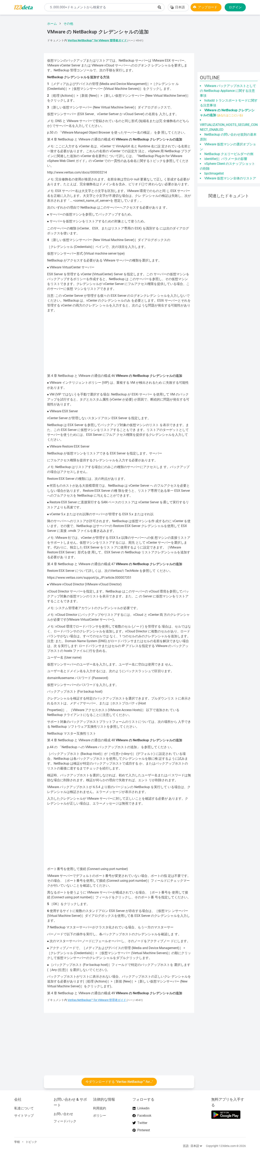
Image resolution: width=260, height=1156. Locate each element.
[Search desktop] (159, 7)
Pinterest (143, 1130)
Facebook (144, 1115)
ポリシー (99, 1115)
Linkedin (143, 1108)
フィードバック (65, 1121)
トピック (31, 1141)
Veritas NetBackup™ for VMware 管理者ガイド (97, 40)
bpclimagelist (214, 173)
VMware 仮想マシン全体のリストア (230, 178)
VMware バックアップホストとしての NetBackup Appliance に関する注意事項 (228, 90)
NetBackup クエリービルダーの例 (228, 154)
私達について (24, 1108)
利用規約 (99, 1108)
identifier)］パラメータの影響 (225, 159)
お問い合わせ (63, 1114)
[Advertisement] (20, 79)
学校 (17, 1141)
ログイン (235, 7)
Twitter (142, 1123)
